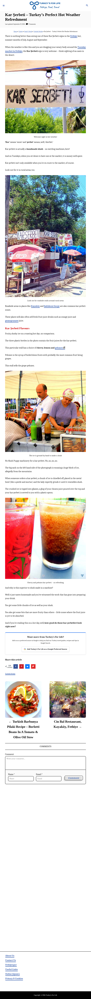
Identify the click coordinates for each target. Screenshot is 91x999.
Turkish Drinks (38, 31)
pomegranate (11, 320)
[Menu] (3, 5)
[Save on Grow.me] (39, 666)
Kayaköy (35, 306)
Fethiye (73, 36)
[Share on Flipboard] (33, 666)
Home (15, 31)
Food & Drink (28, 31)
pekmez (59, 347)
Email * (39, 774)
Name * (11, 774)
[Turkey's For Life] (45, 5)
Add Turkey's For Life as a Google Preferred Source (45, 649)
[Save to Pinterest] (21, 666)
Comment (9, 754)
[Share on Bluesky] (27, 666)
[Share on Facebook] (15, 666)
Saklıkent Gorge (52, 306)
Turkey (21, 31)
